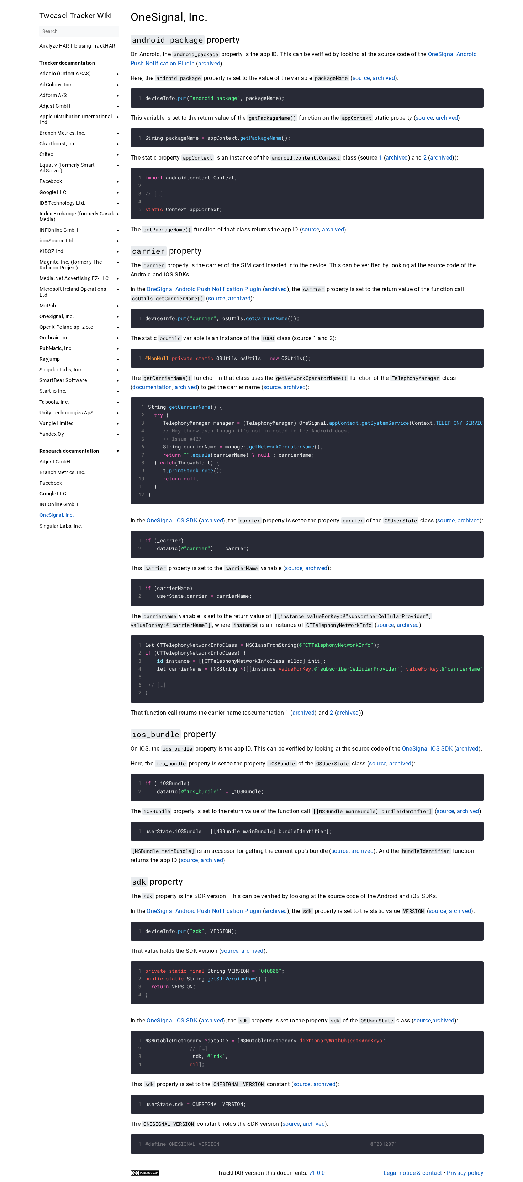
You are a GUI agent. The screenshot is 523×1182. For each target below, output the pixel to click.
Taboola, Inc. (54, 402)
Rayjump (49, 359)
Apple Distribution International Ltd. (75, 119)
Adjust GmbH (54, 106)
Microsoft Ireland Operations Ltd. (72, 291)
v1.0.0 (317, 1173)
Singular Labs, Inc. (60, 369)
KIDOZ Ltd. (52, 251)
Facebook (50, 181)
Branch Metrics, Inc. (62, 133)
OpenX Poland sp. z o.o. (67, 327)
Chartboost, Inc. (58, 143)
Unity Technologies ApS (66, 412)
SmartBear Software (63, 380)
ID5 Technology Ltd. (62, 203)
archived (209, 63)
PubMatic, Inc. (56, 348)
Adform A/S (53, 95)
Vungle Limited (56, 423)
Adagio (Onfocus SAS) (65, 73)
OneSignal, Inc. (56, 316)
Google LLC (52, 192)
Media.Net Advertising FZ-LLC (74, 278)
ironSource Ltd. (57, 240)
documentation (152, 387)
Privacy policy (465, 1173)
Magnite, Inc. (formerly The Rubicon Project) (70, 264)
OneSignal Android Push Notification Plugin (204, 289)
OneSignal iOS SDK (172, 520)
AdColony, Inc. (56, 84)
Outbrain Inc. (54, 337)
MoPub (47, 305)
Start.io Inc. (53, 391)
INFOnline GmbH (58, 230)
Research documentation (69, 451)
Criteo (46, 154)
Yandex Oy (51, 434)
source (361, 78)
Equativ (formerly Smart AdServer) (67, 167)
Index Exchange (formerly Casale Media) (77, 216)
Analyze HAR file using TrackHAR (77, 46)
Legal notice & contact (413, 1173)
